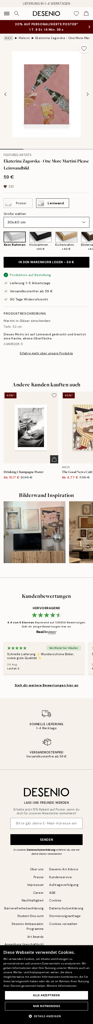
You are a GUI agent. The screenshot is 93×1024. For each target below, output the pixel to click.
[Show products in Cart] (86, 13)
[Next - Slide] (87, 94)
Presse (39, 877)
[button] (46, 1016)
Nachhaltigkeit (33, 900)
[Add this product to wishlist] (84, 48)
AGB (52, 893)
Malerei (24, 38)
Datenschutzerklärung (41, 850)
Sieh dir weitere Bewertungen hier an (46, 685)
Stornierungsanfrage (65, 916)
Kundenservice (60, 877)
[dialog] (46, 984)
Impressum (35, 885)
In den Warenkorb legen (46, 262)
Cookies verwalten (63, 924)
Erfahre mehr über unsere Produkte (46, 353)
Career (38, 893)
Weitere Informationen (62, 986)
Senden (46, 840)
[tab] (11, 147)
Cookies (55, 900)
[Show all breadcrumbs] (8, 38)
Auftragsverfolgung (64, 885)
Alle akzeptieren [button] (46, 995)
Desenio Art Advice (63, 869)
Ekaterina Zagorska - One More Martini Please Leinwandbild (62, 38)
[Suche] (17, 13)
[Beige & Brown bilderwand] (34, 532)
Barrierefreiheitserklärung (24, 908)
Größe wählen (15, 214)
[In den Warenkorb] (54, 459)
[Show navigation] (7, 13)
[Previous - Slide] (5, 94)
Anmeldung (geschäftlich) (24, 944)
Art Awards (35, 937)
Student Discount (30, 916)
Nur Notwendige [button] (46, 1006)
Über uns (37, 869)
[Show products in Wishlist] (76, 13)
